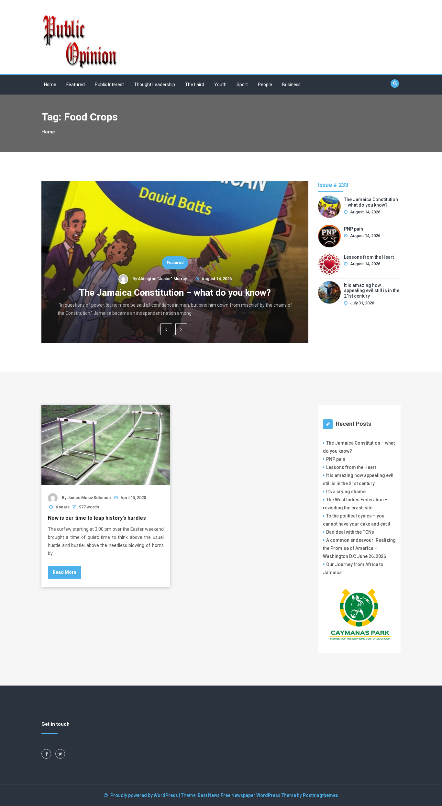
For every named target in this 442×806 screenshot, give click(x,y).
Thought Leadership (154, 84)
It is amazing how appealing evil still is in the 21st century (371, 291)
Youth (220, 84)
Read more (64, 572)
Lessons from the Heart (369, 257)
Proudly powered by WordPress (144, 795)
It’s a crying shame (346, 491)
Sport (242, 84)
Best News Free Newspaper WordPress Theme (247, 795)
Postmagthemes (320, 795)
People (265, 84)
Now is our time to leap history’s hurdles (97, 518)
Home (50, 84)
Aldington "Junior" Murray (162, 278)
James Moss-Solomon (89, 497)
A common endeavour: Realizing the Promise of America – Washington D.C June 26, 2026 (359, 548)
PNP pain (353, 229)
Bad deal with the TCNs (350, 532)
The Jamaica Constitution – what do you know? (175, 292)
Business (291, 84)
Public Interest (109, 84)
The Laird (194, 84)
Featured (75, 84)
